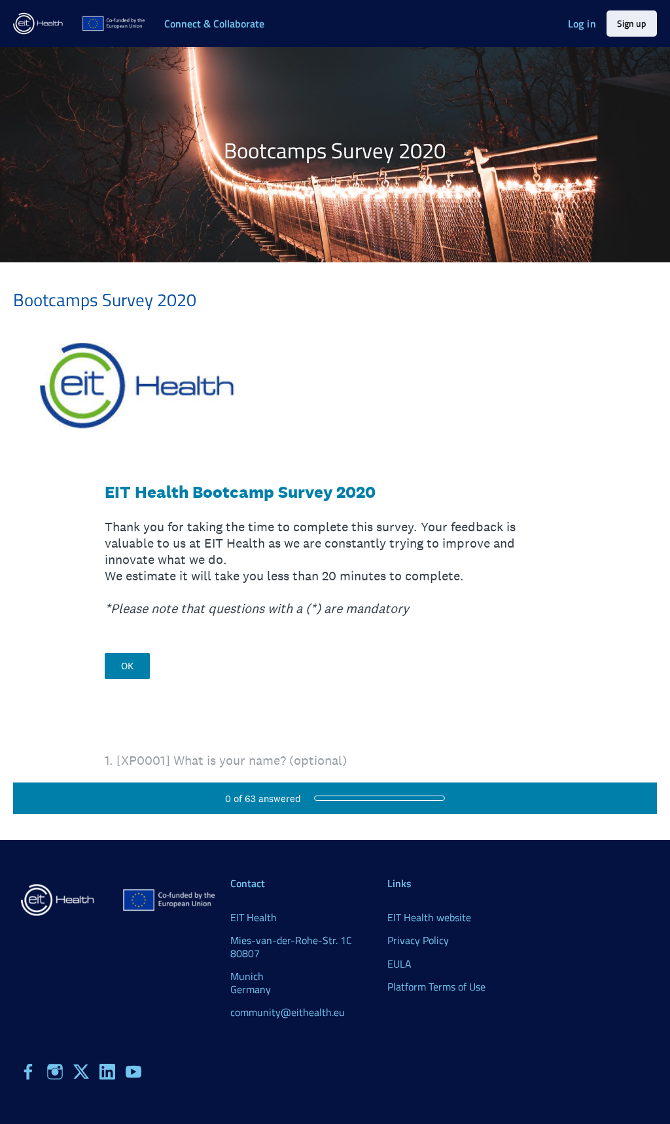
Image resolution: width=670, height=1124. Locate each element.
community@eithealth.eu (287, 1012)
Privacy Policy (418, 940)
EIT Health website (429, 917)
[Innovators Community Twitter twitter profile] (81, 1073)
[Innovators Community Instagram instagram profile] (55, 1071)
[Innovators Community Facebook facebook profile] (29, 1071)
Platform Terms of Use (436, 986)
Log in (582, 23)
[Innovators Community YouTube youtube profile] (133, 1071)
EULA (399, 964)
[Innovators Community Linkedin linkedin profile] (107, 1071)
